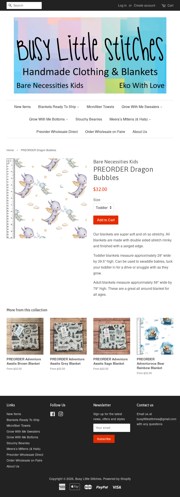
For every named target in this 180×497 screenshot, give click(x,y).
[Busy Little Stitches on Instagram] (60, 414)
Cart (170, 5)
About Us (140, 131)
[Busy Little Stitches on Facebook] (52, 414)
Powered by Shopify (117, 478)
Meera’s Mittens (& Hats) (129, 119)
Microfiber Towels (100, 106)
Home (10, 150)
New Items (22, 106)
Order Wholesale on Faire (105, 131)
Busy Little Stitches (88, 478)
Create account (144, 5)
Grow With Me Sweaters (141, 106)
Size (96, 199)
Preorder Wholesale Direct (57, 131)
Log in (122, 5)
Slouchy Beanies (89, 119)
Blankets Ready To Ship (57, 106)
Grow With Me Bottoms (47, 119)
